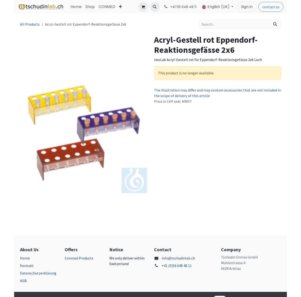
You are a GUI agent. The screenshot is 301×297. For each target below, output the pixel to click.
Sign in (247, 6)
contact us (270, 6)
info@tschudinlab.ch (178, 258)
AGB (23, 280)
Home (25, 258)
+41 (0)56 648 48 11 (177, 265)
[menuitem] (76, 6)
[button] (155, 7)
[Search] (275, 24)
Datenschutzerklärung (38, 273)
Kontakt (27, 265)
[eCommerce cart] (143, 7)
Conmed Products (79, 258)
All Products (30, 24)
